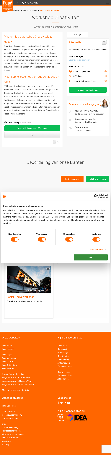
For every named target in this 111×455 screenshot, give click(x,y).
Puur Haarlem (8, 368)
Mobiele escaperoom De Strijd (15, 390)
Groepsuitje (63, 352)
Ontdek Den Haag (10, 427)
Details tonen (96, 249)
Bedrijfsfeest (64, 371)
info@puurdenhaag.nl (12, 414)
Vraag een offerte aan (88, 90)
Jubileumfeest (64, 378)
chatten (87, 130)
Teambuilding (63, 359)
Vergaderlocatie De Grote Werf (16, 377)
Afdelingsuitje (64, 362)
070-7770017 (91, 110)
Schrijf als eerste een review (79, 60)
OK (90, 257)
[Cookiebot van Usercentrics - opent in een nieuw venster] (96, 196)
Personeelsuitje (65, 366)
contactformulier (90, 122)
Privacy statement (10, 437)
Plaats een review (72, 179)
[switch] (42, 239)
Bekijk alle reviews (97, 179)
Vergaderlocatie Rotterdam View (17, 381)
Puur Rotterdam (9, 365)
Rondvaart (62, 349)
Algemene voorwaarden (13, 434)
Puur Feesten (8, 349)
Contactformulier (10, 418)
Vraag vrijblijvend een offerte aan (32, 128)
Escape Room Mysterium (13, 374)
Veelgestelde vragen (11, 430)
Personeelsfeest (65, 375)
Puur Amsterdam (9, 358)
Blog (4, 423)
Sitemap (5, 444)
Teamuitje (62, 345)
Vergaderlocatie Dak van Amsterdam (18, 384)
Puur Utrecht (8, 361)
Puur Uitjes (7, 354)
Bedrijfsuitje (63, 356)
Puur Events (7, 345)
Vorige (78, 34)
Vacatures (6, 441)
